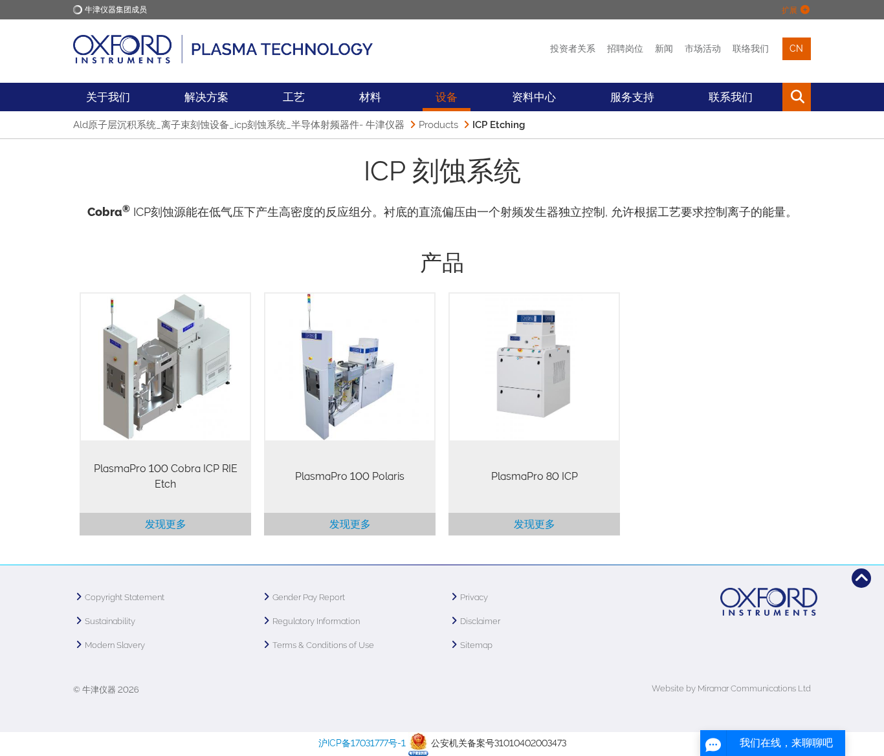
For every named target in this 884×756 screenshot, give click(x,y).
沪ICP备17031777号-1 (362, 743)
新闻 (664, 48)
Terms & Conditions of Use (323, 645)
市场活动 (703, 48)
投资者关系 (572, 48)
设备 (447, 97)
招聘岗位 (625, 48)
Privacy (474, 597)
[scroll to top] (861, 578)
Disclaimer (480, 621)
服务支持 (632, 97)
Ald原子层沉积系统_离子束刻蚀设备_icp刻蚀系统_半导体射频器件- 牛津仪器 (238, 125)
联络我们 (751, 48)
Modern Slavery (115, 645)
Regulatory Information (316, 621)
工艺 (294, 97)
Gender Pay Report (308, 597)
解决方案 (206, 97)
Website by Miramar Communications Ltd (731, 688)
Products (438, 125)
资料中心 (534, 97)
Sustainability (110, 621)
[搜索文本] (767, 97)
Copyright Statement (124, 597)
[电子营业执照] (418, 743)
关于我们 (108, 97)
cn (796, 48)
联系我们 (731, 97)
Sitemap (476, 645)
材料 (370, 97)
